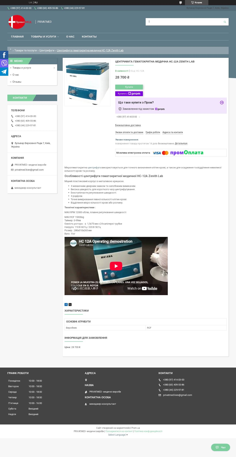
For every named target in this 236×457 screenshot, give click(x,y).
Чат (223, 447)
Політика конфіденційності (148, 431)
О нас (70, 36)
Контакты (89, 36)
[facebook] (66, 305)
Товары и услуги (43, 36)
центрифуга (94, 167)
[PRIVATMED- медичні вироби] (19, 22)
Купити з (122, 93)
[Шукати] (225, 22)
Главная (17, 36)
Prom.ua (135, 428)
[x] (70, 305)
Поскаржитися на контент (119, 431)
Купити (129, 87)
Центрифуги (46, 50)
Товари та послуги (25, 50)
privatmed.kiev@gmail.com (29, 169)
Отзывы (17, 81)
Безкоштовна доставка (128, 125)
